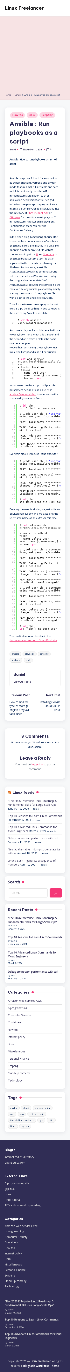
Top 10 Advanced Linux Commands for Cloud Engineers (32, 954)
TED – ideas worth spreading (22, 1205)
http (51, 1120)
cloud (26, 1108)
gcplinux (10, 1189)
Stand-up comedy (19, 1073)
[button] (22, 681)
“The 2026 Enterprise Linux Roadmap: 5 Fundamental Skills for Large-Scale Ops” (32, 802)
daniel (19, 674)
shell (28, 660)
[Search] (56, 892)
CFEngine (15, 217)
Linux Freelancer (24, 8)
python (25, 1126)
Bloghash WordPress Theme (41, 1366)
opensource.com (15, 1162)
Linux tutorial (12, 1200)
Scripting (47, 115)
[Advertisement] (35, 56)
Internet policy (16, 1037)
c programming (42, 1108)
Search (14, 882)
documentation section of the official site (33, 640)
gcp (41, 1120)
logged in (37, 764)
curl (12, 1114)
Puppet (38, 213)
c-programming (17, 1008)
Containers (14, 1022)
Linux (32, 115)
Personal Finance (18, 1058)
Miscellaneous (16, 1051)
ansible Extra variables (23, 394)
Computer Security (19, 1015)
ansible (15, 653)
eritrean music (37, 1114)
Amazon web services (25, 1000)
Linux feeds (23, 792)
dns (22, 1114)
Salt (46, 213)
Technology (15, 1080)
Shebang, (48, 254)
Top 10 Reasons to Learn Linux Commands (35, 816)
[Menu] (63, 8)
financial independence (22, 1120)
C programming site (17, 1183)
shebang (16, 660)
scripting (44, 653)
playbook (29, 653)
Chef (30, 213)
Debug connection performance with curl (33, 838)
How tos (17, 115)
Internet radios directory (19, 1157)
